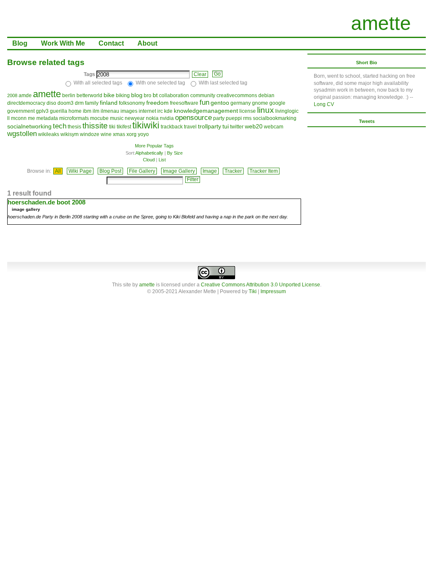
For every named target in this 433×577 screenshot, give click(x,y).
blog (137, 95)
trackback (172, 127)
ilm (96, 111)
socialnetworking (29, 126)
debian (266, 95)
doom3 (66, 103)
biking (123, 95)
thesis (74, 127)
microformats (74, 118)
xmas (119, 134)
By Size (175, 152)
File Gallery (142, 171)
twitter (237, 127)
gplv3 (42, 111)
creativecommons (236, 95)
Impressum (273, 291)
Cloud (149, 159)
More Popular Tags (154, 145)
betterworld (89, 95)
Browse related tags (46, 62)
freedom (157, 102)
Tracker (233, 171)
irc (160, 111)
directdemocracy (26, 103)
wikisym (69, 134)
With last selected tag (223, 83)
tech (59, 126)
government (21, 111)
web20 (254, 126)
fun (204, 102)
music (116, 118)
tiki (112, 127)
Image (210, 171)
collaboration (174, 95)
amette (381, 23)
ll (8, 118)
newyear (135, 118)
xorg (131, 134)
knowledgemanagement (206, 110)
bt (155, 95)
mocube (99, 118)
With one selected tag (160, 83)
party (219, 118)
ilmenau (110, 111)
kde (168, 111)
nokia (152, 118)
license (247, 111)
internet (147, 111)
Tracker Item (263, 171)
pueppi (234, 118)
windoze (89, 134)
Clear (200, 74)
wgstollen (22, 134)
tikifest (124, 127)
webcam (273, 127)
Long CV (324, 104)
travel (190, 127)
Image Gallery (179, 171)
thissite (95, 125)
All (58, 171)
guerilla (58, 111)
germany (240, 103)
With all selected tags (98, 83)
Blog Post (110, 171)
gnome (260, 103)
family (92, 103)
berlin (68, 95)
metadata (47, 118)
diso (51, 103)
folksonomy (132, 103)
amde (25, 95)
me (31, 118)
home (75, 111)
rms (247, 118)
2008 (12, 95)
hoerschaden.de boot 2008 (46, 202)
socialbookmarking (274, 118)
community (202, 95)
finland (109, 102)
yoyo (143, 134)
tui (225, 126)
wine (106, 134)
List (162, 159)
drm (79, 103)
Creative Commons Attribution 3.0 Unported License (260, 285)
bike (109, 95)
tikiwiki (145, 125)
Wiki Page (80, 171)
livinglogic (287, 111)
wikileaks (48, 134)
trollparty (209, 126)
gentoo (220, 102)
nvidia (167, 118)
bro (147, 95)
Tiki (253, 291)
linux (265, 110)
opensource (193, 118)
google (277, 103)
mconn (19, 118)
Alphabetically (149, 152)
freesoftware (184, 103)
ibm (87, 111)
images (129, 111)
